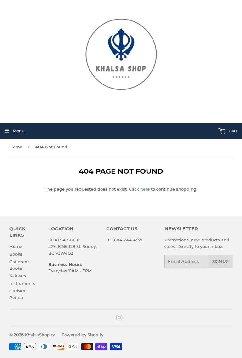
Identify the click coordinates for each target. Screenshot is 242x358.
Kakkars (17, 275)
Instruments (22, 283)
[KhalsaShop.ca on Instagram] (119, 318)
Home (15, 146)
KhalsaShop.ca (40, 334)
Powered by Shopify (82, 334)
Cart (232, 130)
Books (15, 254)
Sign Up (220, 261)
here (145, 189)
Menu (19, 130)
